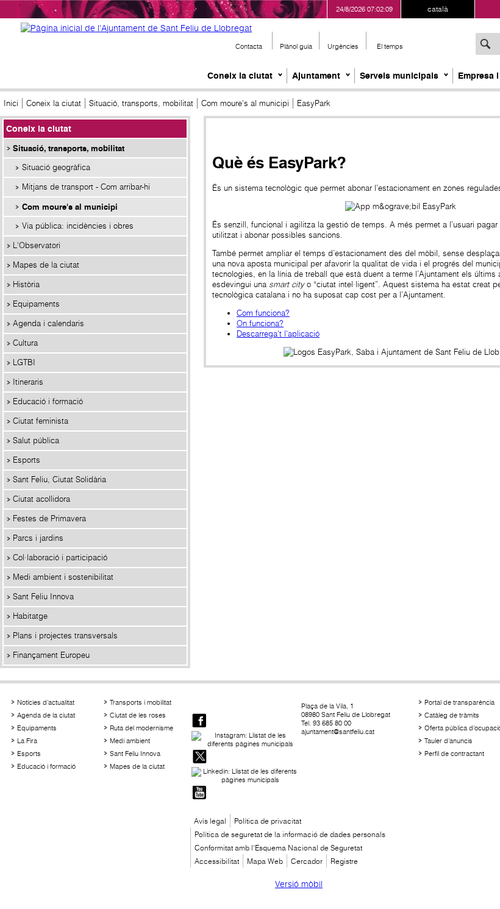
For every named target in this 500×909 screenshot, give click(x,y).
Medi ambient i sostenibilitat (63, 577)
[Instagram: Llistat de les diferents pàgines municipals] (245, 739)
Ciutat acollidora (41, 499)
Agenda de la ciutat (46, 715)
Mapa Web (265, 861)
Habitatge (30, 616)
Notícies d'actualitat (45, 702)
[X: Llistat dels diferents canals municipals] (199, 757)
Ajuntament (316, 75)
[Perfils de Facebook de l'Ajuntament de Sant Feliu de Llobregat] (199, 721)
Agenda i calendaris (48, 323)
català (437, 8)
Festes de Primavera (49, 518)
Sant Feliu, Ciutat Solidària (59, 479)
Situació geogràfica (56, 167)
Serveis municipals (399, 75)
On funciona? (260, 323)
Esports (26, 460)
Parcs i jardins (38, 538)
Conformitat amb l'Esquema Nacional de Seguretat (278, 847)
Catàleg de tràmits (451, 715)
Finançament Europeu (51, 655)
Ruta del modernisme (141, 728)
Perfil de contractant (454, 753)
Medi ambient (130, 740)
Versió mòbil (299, 884)
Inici (11, 103)
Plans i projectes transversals (65, 635)
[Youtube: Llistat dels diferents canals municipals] (199, 793)
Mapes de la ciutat (46, 265)
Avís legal (210, 820)
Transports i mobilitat (140, 702)
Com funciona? (263, 313)
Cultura (25, 343)
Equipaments (36, 304)
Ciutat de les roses (138, 715)
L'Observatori (36, 245)
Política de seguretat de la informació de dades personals (290, 834)
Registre (344, 861)
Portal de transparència (459, 702)
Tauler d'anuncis (448, 740)
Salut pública (36, 440)
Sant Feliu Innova (43, 596)
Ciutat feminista (40, 421)
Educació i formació (48, 401)
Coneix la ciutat (240, 75)
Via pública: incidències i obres (78, 226)
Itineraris (28, 382)
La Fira (27, 740)
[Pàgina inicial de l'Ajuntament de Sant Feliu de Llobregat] (136, 28)
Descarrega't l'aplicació (278, 334)
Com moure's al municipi (245, 103)
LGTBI (24, 362)
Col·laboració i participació (60, 557)
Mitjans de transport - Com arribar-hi (86, 187)
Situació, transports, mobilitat (141, 103)
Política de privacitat (267, 820)
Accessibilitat (217, 861)
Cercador (307, 861)
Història (26, 284)
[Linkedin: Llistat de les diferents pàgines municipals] (245, 775)
